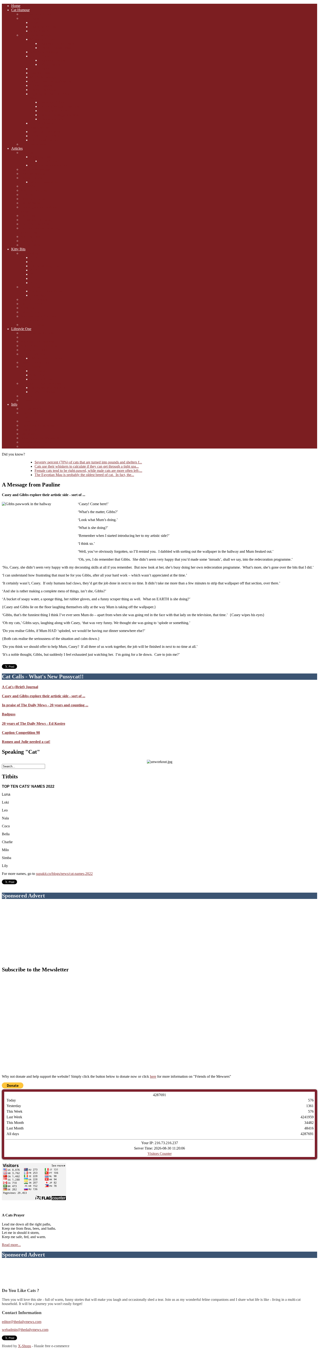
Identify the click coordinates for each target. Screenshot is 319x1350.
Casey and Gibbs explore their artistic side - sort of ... (43, 696)
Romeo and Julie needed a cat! (26, 742)
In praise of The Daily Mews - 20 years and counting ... (45, 705)
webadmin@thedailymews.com (25, 1330)
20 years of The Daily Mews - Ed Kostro (33, 723)
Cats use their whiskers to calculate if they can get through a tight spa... (87, 466)
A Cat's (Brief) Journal (20, 687)
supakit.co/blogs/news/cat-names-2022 (64, 874)
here (153, 1076)
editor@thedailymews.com (21, 1322)
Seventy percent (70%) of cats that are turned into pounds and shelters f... (88, 462)
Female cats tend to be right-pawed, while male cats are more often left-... (88, 471)
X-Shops (24, 1346)
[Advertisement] (159, 933)
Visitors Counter (160, 1154)
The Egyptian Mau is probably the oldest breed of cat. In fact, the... (84, 475)
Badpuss (8, 714)
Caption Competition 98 (21, 733)
